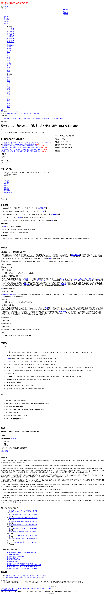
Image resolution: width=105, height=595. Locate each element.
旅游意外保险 (16, 588)
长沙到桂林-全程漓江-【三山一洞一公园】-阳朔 (23, 542)
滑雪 (8, 60)
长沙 (8, 53)
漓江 (50, 217)
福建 (8, 89)
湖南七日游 (10, 38)
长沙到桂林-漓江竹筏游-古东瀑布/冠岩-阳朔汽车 (23, 531)
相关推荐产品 (8, 192)
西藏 (8, 93)
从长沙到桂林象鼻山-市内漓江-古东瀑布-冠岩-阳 (23, 528)
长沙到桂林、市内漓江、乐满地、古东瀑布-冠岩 (23, 525)
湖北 (8, 98)
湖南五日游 (10, 35)
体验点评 (6, 187)
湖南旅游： (10, 45)
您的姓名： (7, 174)
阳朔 (9, 238)
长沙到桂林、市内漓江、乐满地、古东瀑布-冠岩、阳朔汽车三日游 (21, 149)
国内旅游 (65, 14)
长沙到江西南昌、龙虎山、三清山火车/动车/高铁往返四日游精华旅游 (26, 575)
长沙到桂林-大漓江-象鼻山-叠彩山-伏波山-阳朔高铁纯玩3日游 (19, 146)
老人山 (86, 279)
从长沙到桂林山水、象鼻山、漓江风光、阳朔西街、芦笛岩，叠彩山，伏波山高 (25, 142)
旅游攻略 (6, 20)
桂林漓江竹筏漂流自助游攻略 (15, 556)
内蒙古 (9, 91)
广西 (8, 81)
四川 (8, 84)
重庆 (8, 100)
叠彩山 (91, 279)
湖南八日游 (10, 40)
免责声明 (50, 588)
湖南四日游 (10, 33)
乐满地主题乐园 (41, 208)
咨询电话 (6, 185)
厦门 (28, 113)
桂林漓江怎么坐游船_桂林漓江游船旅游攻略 (20, 563)
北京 (8, 75)
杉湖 (44, 280)
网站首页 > (7, 118)
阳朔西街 (63, 284)
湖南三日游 (10, 31)
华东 (8, 105)
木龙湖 (36, 280)
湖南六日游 (10, 36)
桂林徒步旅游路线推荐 (13, 559)
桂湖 (48, 280)
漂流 (8, 71)
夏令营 (6, 23)
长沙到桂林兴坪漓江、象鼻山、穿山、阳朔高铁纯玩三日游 (19, 144)
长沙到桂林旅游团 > (57, 118)
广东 (8, 86)
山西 (8, 94)
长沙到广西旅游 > (35, 118)
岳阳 (8, 57)
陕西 (8, 96)
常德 (8, 67)
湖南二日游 (10, 30)
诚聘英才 (44, 588)
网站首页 (65, 9)
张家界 (9, 46)
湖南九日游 (10, 42)
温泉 (8, 59)
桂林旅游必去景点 (12, 558)
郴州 (8, 65)
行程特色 (6, 180)
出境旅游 (6, 16)
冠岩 (43, 211)
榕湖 (41, 280)
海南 (8, 77)
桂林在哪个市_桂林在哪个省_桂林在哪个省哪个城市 (22, 566)
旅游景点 (6, 21)
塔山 (70, 279)
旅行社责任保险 (24, 588)
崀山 (8, 69)
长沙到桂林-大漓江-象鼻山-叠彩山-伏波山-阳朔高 (23, 518)
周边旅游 (65, 11)
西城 (31, 361)
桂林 (31, 113)
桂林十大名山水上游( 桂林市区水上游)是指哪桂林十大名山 (24, 565)
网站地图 (8, 588)
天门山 (9, 50)
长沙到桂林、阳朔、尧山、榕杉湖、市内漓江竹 (23, 521)
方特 (8, 62)
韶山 (8, 52)
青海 (8, 103)
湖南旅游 (65, 13)
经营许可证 (33, 588)
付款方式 (14, 590)
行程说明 (6, 182)
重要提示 (6, 189)
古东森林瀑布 (54, 214)
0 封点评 (13, 438)
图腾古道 (26, 284)
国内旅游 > (27, 118)
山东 (8, 88)
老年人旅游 (7, 18)
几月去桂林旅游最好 (13, 554)
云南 (8, 82)
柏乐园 (9, 64)
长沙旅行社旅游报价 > (17, 118)
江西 (8, 79)
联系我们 (8, 590)
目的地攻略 (7, 190)
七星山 (75, 279)
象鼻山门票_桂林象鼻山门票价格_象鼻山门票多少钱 (22, 568)
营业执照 (39, 588)
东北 (8, 107)
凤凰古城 (9, 48)
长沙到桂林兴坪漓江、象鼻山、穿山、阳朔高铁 (23, 514)
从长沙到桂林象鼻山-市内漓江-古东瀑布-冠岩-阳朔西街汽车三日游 (21, 151)
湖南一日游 (10, 28)
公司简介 (3, 4)
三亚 (25, 113)
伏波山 (80, 279)
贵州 (8, 101)
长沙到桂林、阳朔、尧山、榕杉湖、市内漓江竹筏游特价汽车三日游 (21, 147)
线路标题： (7, 172)
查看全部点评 (5, 451)
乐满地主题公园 (75, 255)
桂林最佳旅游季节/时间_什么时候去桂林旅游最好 (21, 553)
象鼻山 (20, 217)
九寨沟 (34, 113)
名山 (98, 279)
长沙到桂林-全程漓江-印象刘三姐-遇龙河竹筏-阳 (23, 538)
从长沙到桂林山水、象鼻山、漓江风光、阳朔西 (23, 511)
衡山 (8, 55)
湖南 (4, 226)
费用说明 (6, 183)
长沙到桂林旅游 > (46, 118)
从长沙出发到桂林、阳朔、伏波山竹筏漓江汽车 (23, 535)
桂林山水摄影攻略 (12, 561)
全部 (2, 110)
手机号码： (7, 175)
